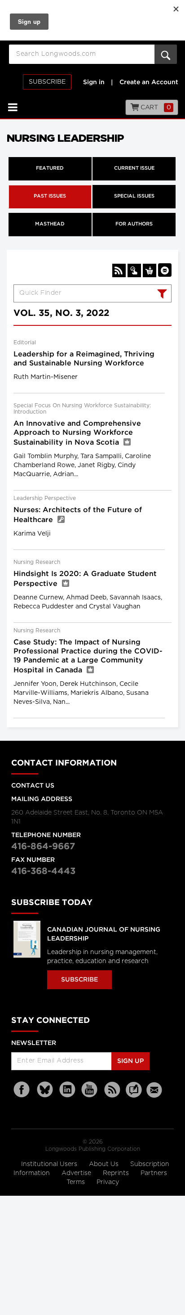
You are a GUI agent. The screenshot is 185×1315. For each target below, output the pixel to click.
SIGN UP (130, 1061)
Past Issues (50, 196)
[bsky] (45, 1089)
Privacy (108, 1182)
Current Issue (134, 168)
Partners (154, 1173)
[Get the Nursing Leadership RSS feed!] (119, 270)
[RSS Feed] (112, 1089)
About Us (104, 1164)
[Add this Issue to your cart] (149, 270)
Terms (76, 1182)
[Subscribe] (134, 270)
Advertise (77, 1173)
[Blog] (134, 1095)
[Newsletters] (155, 1089)
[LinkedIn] (67, 1089)
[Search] (161, 295)
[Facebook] (22, 1089)
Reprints (117, 1173)
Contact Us (32, 785)
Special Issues (134, 196)
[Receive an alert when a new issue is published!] (165, 270)
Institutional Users (50, 1164)
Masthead (50, 224)
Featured (50, 168)
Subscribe (47, 82)
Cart (155, 107)
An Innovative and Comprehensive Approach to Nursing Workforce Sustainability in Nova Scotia (77, 433)
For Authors (134, 224)
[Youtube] (90, 1089)
